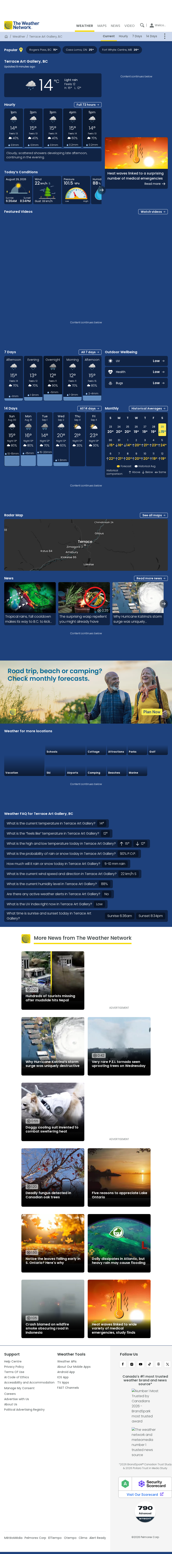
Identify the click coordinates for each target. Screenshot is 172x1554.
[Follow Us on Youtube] (140, 1364)
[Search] (142, 25)
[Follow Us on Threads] (158, 1364)
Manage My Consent (19, 1388)
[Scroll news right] (164, 604)
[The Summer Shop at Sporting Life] (158, 766)
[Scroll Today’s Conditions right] (102, 190)
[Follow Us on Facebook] (122, 1364)
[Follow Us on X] (167, 1364)
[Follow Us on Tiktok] (149, 1364)
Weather (19, 36)
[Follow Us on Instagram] (131, 1364)
